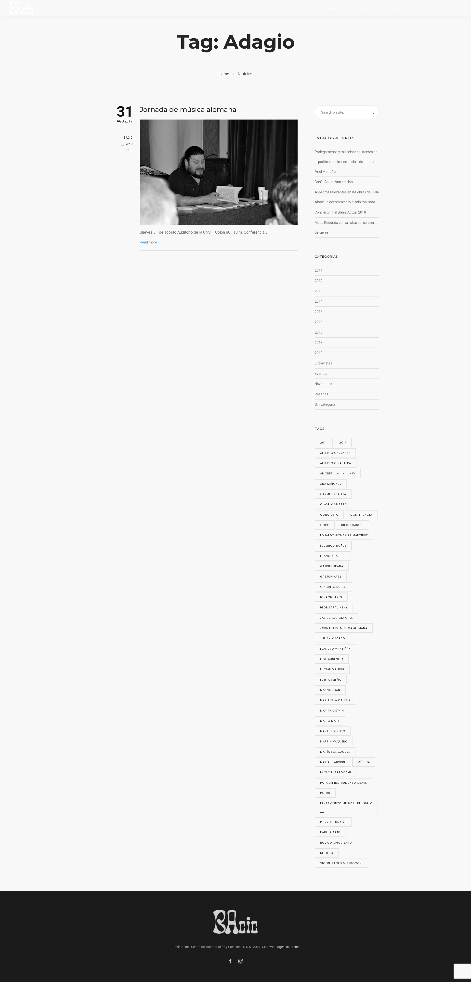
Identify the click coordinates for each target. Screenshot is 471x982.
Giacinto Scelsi (333, 587)
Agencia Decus (288, 947)
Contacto (441, 8)
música (364, 762)
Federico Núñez (333, 546)
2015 (319, 312)
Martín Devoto (332, 731)
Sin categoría (325, 404)
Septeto (326, 853)
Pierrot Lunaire (333, 822)
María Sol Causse (335, 752)
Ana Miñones (330, 484)
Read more (148, 242)
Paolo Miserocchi (335, 772)
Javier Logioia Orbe (336, 618)
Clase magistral (334, 504)
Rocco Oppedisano (336, 843)
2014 (319, 301)
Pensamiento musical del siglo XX (346, 807)
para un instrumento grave (343, 783)
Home (224, 74)
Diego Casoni (352, 525)
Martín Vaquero (334, 741)
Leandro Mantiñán (335, 649)
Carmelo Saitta (333, 494)
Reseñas (321, 394)
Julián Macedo (332, 638)
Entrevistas (323, 363)
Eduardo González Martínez (344, 535)
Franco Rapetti (333, 556)
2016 (319, 322)
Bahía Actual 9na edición (334, 182)
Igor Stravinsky (334, 607)
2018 (319, 343)
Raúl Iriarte (330, 832)
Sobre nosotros (361, 8)
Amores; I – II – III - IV (337, 473)
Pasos (325, 793)
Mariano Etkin (332, 711)
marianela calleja (335, 700)
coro (324, 525)
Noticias (245, 74)
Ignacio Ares (331, 597)
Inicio (333, 8)
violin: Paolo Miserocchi (341, 863)
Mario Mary (330, 721)
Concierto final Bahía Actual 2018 (340, 212)
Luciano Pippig (332, 669)
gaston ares (330, 576)
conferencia (361, 515)
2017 (129, 144)
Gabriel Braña (331, 566)
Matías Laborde (333, 762)
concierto (329, 515)
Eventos (417, 8)
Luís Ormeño (330, 680)
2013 (319, 291)
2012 (319, 281)
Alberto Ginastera (335, 463)
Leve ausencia (331, 659)
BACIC (128, 137)
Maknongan (330, 690)
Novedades (392, 8)
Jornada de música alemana (188, 109)
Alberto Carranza (335, 453)
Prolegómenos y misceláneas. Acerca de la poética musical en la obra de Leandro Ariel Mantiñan (346, 162)
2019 (319, 353)
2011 (319, 270)
